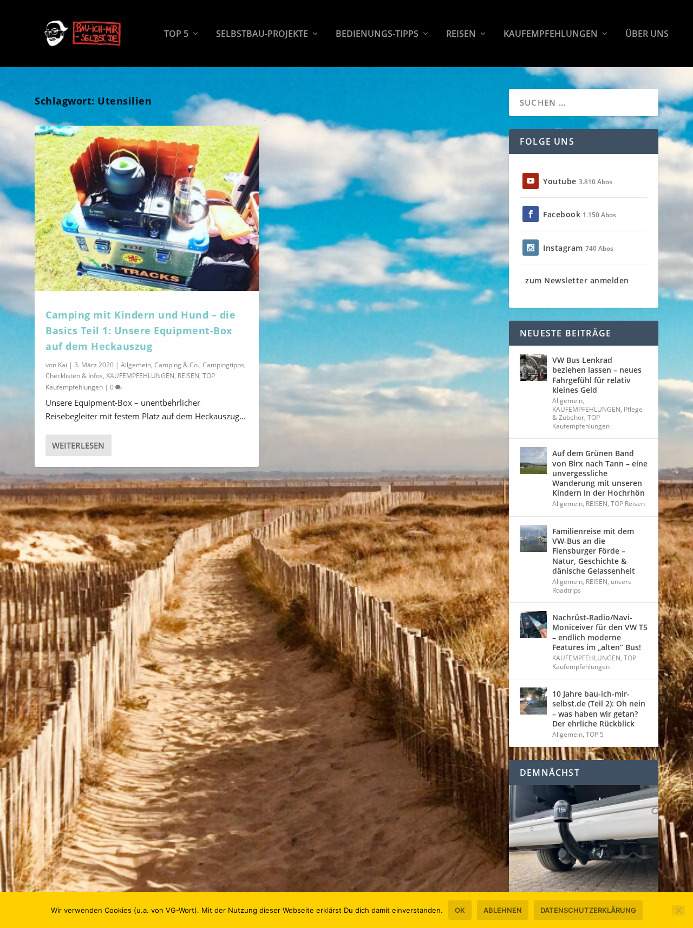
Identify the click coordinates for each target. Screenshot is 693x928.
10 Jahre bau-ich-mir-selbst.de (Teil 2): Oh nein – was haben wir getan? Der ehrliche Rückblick (598, 709)
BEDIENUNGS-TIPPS (377, 34)
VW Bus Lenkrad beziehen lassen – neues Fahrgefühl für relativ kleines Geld (597, 375)
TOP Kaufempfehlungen (581, 422)
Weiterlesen (78, 445)
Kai (62, 364)
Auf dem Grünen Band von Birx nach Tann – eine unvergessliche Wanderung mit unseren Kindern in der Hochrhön (600, 473)
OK (460, 910)
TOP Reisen (628, 503)
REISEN (461, 34)
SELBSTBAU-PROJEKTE (262, 34)
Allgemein (136, 364)
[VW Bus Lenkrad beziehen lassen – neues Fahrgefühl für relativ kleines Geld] (533, 367)
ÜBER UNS (647, 34)
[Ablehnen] (678, 910)
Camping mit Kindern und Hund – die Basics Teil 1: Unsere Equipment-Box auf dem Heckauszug (140, 330)
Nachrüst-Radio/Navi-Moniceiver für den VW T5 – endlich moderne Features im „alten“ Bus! (600, 632)
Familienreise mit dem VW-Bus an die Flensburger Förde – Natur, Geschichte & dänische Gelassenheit (593, 551)
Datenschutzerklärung (588, 910)
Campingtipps (223, 364)
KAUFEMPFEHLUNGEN (551, 34)
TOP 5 (176, 34)
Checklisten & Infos (74, 375)
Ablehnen (502, 910)
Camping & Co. (176, 364)
